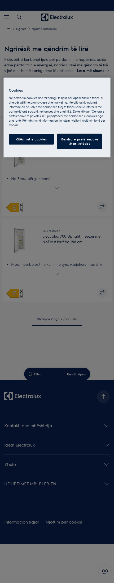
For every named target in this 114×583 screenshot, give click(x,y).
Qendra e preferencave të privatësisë (79, 141)
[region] (57, 117)
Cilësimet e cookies (31, 139)
